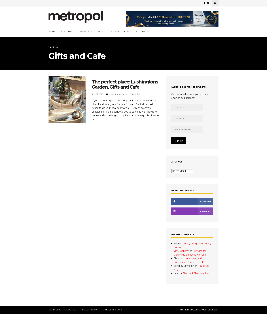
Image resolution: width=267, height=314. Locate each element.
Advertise (71, 310)
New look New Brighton (196, 273)
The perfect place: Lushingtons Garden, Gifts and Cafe (125, 84)
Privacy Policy (89, 310)
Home (52, 31)
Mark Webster (181, 251)
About (100, 31)
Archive (115, 31)
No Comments (116, 94)
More (145, 31)
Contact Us (131, 31)
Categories (66, 31)
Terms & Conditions (111, 310)
